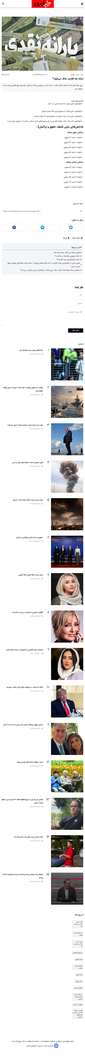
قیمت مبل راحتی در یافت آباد (78, 924)
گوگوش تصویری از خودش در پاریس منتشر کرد (27, 612)
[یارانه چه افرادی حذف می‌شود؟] (42, 44)
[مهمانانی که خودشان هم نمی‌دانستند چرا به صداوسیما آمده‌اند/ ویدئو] (67, 889)
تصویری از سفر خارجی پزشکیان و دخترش (29, 537)
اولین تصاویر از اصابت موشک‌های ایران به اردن (27, 462)
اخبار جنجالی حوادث (78, 967)
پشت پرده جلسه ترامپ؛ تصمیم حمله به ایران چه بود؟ (25, 425)
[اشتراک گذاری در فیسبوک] (14, 227)
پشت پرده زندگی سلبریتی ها (78, 944)
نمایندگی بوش (78, 988)
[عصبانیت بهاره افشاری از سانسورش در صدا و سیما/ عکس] (67, 664)
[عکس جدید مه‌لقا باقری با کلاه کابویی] (67, 589)
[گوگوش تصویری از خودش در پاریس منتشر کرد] (67, 627)
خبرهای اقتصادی (77, 953)
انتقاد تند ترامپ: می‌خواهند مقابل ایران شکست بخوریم (25, 687)
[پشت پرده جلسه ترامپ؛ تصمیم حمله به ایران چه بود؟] (67, 439)
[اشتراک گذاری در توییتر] (70, 227)
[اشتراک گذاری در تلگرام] (42, 227)
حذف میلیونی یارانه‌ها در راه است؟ (67, 256)
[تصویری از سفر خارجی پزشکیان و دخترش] (67, 552)
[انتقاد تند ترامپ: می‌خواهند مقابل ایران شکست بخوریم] (67, 701)
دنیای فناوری (78, 959)
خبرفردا (52, 1041)
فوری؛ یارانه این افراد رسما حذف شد (67, 252)
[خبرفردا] (43, 4)
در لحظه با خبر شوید (78, 934)
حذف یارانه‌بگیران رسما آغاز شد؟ (68, 259)
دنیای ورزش (78, 981)
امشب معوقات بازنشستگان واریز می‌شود (30, 762)
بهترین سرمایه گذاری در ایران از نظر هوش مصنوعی (77, 1013)
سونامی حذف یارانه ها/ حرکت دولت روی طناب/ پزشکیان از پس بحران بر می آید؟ (50, 270)
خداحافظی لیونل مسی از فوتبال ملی (31, 350)
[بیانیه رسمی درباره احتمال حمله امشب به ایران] (67, 514)
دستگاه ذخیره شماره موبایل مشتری (78, 997)
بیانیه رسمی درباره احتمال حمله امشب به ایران (28, 500)
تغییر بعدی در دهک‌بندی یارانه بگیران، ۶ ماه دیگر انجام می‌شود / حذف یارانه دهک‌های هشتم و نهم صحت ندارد (44, 265)
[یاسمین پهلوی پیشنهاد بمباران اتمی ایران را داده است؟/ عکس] (67, 739)
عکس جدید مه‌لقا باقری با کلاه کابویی (30, 575)
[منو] (82, 4)
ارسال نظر (75, 330)
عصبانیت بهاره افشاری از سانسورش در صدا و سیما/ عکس (24, 650)
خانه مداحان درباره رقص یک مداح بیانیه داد (28, 837)
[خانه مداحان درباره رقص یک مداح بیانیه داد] (67, 851)
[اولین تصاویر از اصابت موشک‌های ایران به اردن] (67, 477)
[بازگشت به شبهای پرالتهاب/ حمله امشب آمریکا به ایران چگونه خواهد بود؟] (67, 402)
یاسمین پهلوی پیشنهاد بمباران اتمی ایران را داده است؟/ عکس (23, 724)
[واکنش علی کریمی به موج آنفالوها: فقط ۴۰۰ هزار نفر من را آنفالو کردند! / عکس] (67, 814)
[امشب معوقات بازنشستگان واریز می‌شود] (67, 776)
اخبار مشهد (79, 975)
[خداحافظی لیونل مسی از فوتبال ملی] (67, 364)
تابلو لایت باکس (77, 1005)
